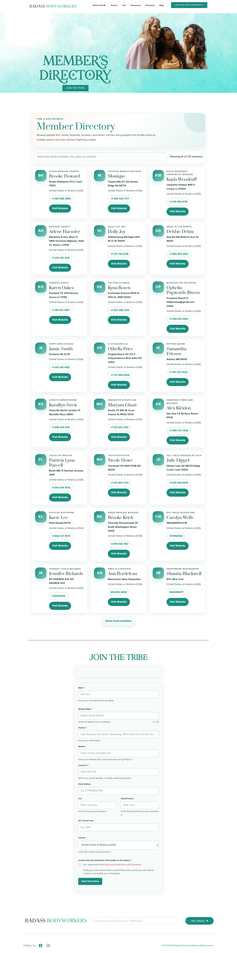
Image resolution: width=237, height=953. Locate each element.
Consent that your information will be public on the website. (105, 860)
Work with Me (99, 5)
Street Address (84, 784)
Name (81, 688)
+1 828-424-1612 (61, 427)
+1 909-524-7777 (120, 199)
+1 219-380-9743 (178, 202)
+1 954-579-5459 (178, 319)
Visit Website (60, 208)
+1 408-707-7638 (178, 431)
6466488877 (176, 592)
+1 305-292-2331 (61, 258)
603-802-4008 (119, 592)
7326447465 (58, 596)
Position (82, 728)
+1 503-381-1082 (61, 367)
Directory (150, 5)
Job (124, 5)
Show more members (118, 621)
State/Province (127, 798)
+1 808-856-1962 (178, 254)
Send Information (90, 881)
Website (81, 746)
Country (81, 837)
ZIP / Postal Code (85, 820)
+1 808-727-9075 (61, 536)
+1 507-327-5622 (178, 372)
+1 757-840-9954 (120, 375)
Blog (161, 5)
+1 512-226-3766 (120, 427)
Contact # (83, 765)
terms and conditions (131, 865)
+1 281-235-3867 (61, 310)
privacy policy (109, 865)
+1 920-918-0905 (178, 483)
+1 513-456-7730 (120, 483)
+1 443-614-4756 (61, 488)
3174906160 (176, 536)
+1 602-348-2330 (120, 310)
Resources (136, 5)
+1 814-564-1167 (119, 544)
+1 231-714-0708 (119, 254)
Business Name (85, 709)
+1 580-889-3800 (61, 199)
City (80, 798)
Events (114, 5)
